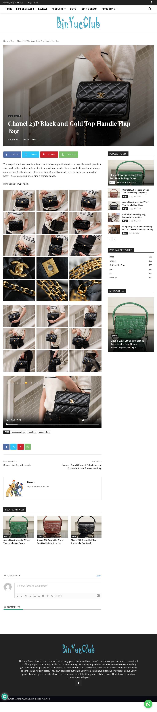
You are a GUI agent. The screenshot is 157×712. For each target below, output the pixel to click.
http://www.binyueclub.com (38, 486)
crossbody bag (18, 432)
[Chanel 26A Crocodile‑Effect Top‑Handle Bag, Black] (86, 527)
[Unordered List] (39, 596)
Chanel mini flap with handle (17, 465)
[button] (150, 9)
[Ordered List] (35, 596)
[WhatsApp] (28, 447)
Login (98, 575)
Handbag (32, 432)
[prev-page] (109, 239)
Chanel (17, 116)
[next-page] (114, 239)
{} (56, 595)
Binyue (31, 482)
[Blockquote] (43, 596)
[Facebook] (151, 2)
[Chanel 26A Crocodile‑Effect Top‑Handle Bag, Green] (18, 527)
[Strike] (30, 596)
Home (6, 41)
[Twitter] (13, 447)
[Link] (52, 596)
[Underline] (26, 596)
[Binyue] (15, 488)
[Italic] (22, 596)
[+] (60, 595)
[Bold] (17, 596)
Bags (13, 41)
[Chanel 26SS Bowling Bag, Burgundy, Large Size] (114, 217)
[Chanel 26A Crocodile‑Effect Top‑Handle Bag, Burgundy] (52, 527)
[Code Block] (47, 596)
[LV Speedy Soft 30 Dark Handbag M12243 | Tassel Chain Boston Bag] (114, 229)
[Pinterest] (20, 447)
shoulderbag (44, 432)
